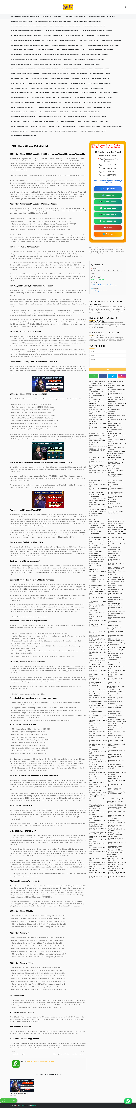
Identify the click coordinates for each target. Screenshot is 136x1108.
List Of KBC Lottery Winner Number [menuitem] (99, 83)
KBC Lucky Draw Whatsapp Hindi (97, 613)
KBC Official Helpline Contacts (97, 643)
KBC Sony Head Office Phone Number (97, 836)
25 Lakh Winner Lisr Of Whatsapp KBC (114, 658)
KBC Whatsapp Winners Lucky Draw (97, 621)
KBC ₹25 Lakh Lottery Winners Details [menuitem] (55, 74)
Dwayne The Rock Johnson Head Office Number (115, 462)
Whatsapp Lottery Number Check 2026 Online (96, 580)
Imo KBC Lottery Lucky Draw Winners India (116, 869)
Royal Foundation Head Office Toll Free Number (115, 582)
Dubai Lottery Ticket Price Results (96, 481)
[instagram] (122, 376)
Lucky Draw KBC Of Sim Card (97, 762)
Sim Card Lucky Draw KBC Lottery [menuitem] (41, 88)
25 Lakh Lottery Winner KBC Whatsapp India (97, 748)
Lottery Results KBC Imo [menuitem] (103, 97)
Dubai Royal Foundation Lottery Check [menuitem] (24, 59)
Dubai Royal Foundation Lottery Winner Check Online (98, 702)
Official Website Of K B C (115, 597)
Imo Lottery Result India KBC (97, 862)
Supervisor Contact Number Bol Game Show (98, 720)
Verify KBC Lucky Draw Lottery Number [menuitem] (65, 93)
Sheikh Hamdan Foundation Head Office (116, 481)
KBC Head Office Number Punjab (96, 396)
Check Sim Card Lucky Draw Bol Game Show (97, 728)
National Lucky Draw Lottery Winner (97, 572)
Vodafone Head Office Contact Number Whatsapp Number (98, 833)
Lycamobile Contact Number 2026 (116, 694)
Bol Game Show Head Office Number (116, 386)
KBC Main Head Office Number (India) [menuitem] (43, 97)
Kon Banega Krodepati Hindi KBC (116, 757)
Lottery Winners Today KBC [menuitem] (83, 97)
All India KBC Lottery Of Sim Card (116, 761)
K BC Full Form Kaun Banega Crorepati (116, 767)
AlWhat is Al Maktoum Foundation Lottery (114, 552)
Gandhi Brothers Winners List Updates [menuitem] (102, 16)
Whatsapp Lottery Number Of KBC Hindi (98, 795)
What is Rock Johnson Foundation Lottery (95, 520)
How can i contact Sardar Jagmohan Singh (115, 471)
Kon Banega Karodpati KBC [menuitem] (80, 78)
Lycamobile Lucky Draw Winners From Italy (96, 663)
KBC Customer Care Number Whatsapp (116, 448)
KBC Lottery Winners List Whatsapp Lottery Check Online (98, 390)
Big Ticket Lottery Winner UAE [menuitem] (76, 16)
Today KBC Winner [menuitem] (36, 112)
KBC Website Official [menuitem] (18, 83)
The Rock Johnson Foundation (97, 498)
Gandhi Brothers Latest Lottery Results (117, 444)
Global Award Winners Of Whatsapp (97, 769)
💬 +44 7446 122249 (107, 202)
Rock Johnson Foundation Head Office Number (117, 390)
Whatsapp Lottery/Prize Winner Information (40, 1061)
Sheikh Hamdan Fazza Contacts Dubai (95, 552)
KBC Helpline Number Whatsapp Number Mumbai (116, 639)
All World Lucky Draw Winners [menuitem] (53, 16)
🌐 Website (108, 234)
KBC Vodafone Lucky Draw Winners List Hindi (115, 839)
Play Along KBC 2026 (95, 790)
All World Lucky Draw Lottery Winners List (116, 440)
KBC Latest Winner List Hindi (116, 611)
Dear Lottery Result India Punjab (96, 443)
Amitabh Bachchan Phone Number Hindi (115, 614)
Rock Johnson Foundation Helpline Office (96, 636)
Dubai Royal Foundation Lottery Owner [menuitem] (95, 54)
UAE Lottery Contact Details (97, 507)
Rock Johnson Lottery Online (97, 670)
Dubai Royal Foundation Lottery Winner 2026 (117, 571)
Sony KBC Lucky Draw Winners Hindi (98, 852)
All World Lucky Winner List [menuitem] (20, 121)
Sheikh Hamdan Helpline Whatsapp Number (114, 628)
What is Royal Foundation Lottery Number (115, 586)
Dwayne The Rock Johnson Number (115, 600)
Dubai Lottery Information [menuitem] (74, 35)
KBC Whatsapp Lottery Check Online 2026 (116, 744)
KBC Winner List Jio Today (115, 575)
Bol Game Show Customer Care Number (98, 386)
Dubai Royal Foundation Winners (96, 712)
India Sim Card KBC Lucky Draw (117, 862)
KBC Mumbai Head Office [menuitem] (38, 126)
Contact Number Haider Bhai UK (116, 544)
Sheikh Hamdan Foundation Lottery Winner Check (116, 706)
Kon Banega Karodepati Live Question (116, 785)
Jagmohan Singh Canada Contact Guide (96, 528)
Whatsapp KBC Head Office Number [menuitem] (48, 107)
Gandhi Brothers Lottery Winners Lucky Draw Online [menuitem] (53, 21)
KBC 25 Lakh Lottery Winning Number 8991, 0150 (116, 643)
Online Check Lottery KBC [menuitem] (19, 131)
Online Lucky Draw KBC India (115, 738)
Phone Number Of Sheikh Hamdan (115, 675)
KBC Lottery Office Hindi (96, 565)
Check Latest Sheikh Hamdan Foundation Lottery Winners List (97, 435)
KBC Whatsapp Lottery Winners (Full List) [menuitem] (25, 74)
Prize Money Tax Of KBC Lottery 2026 (117, 781)
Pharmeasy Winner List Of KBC (98, 772)
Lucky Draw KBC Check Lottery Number (98, 412)
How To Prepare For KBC (115, 427)
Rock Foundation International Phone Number (116, 671)
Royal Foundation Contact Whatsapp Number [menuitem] (26, 35)
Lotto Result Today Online (96, 705)
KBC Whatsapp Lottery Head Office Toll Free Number (116, 567)
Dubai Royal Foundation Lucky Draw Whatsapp (97, 586)
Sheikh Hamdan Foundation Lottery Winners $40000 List (116, 520)
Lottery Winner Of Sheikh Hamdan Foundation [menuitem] (26, 54)
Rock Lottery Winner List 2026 (98, 658)
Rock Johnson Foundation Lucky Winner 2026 (96, 605)
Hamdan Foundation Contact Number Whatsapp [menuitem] (96, 31)
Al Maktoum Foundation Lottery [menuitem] (22, 50)
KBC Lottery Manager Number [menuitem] (100, 74)
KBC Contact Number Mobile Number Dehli (97, 865)
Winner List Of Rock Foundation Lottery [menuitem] (93, 131)
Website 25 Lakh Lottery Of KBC (116, 650)
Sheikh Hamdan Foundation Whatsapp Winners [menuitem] (64, 26)
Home (11, 142)
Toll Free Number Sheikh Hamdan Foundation (115, 548)
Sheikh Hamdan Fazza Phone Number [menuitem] (97, 35)
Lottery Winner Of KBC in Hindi (98, 650)
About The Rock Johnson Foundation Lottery (96, 462)
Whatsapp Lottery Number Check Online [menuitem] (62, 126)
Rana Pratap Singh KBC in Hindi (117, 647)
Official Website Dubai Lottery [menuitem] (88, 40)
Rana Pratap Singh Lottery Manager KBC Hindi (115, 865)
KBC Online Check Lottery (115, 397)
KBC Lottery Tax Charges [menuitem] (39, 78)
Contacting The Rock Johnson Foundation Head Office (97, 471)
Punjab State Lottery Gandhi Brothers (116, 540)
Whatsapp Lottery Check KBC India (116, 751)
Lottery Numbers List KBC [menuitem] (66, 121)
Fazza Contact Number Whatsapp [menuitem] (94, 26)
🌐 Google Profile (107, 189)
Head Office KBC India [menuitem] (78, 83)
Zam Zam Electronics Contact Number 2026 (115, 686)
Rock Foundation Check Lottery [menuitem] (113, 126)
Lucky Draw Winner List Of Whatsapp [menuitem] (23, 136)
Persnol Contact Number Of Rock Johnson (116, 608)
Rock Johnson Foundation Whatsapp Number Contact (97, 524)
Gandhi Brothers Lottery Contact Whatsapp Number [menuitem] (28, 26)
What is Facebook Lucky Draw (97, 715)
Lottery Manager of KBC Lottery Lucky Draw (115, 777)
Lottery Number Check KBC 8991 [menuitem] (73, 107)
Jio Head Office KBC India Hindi (117, 805)
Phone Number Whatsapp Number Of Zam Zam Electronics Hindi (96, 683)
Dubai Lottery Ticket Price (114, 468)
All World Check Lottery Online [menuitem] (89, 126)
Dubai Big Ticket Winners (115, 537)
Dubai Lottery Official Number (97, 537)
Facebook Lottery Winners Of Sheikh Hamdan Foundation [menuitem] (30, 45)
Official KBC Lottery (113, 748)
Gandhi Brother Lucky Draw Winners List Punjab (97, 416)
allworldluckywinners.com (99, 291)
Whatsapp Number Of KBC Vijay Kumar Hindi (117, 773)
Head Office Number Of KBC (116, 460)
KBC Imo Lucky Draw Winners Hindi (116, 632)
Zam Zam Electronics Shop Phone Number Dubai (97, 679)
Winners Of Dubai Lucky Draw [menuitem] (111, 40)
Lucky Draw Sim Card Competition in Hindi (113, 855)
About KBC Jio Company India (116, 799)
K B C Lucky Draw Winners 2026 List (98, 598)
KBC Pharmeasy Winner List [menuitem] (101, 78)
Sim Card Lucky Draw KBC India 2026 (98, 741)
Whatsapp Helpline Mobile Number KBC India (96, 805)
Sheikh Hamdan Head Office (98, 509)
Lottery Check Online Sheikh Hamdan (116, 728)
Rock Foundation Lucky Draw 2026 (97, 485)
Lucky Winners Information (97, 492)
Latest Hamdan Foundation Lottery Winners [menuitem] (70, 50)
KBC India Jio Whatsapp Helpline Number (115, 846)
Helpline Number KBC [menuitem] (42, 93)
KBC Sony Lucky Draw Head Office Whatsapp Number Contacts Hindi (116, 834)
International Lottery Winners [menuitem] (43, 121)
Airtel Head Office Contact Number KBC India (115, 819)
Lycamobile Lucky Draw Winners (115, 663)
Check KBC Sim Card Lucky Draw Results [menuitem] (97, 102)
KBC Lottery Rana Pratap (96, 656)
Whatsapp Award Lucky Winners (115, 622)
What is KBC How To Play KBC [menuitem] (109, 93)
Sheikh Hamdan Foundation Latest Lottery (97, 568)
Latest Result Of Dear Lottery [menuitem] (48, 69)
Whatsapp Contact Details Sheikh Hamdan (96, 562)
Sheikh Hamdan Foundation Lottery (116, 496)
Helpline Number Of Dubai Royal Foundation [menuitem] (89, 59)
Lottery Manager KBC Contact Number (116, 416)
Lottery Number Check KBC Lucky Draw (97, 420)
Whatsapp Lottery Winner (115, 466)
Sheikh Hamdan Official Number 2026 (115, 716)
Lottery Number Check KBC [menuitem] (20, 97)
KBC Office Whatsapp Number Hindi (97, 859)
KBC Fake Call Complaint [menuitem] (73, 102)
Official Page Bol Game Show (116, 719)
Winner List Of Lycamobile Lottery (115, 698)
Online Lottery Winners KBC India (97, 799)
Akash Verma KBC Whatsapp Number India (97, 829)
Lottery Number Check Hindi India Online (97, 877)
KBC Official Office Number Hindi (116, 636)
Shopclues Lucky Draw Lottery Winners (98, 690)
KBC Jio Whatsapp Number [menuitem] (97, 116)
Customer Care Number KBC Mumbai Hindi (97, 756)
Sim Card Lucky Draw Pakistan (98, 718)
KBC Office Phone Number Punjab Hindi (115, 859)
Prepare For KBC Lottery (115, 433)
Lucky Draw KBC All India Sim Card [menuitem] (22, 102)
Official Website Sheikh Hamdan (114, 560)
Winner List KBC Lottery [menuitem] (89, 93)
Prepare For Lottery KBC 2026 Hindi (97, 752)
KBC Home (111, 413)
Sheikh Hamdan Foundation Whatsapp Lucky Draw (97, 382)
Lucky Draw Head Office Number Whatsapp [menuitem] (85, 112)
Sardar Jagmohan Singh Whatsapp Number (96, 532)
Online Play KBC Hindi (95, 764)
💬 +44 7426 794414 (107, 215)
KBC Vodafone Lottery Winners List (117, 420)
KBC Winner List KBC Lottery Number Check (116, 400)
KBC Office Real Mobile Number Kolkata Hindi (98, 869)
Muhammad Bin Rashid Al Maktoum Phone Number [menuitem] (102, 45)
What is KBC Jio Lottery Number (96, 617)
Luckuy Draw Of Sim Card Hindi (99, 645)
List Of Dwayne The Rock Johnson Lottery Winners (115, 604)
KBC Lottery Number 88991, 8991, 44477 (97, 632)
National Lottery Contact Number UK (115, 702)
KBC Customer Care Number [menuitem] (60, 78)
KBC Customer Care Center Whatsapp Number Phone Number (97, 450)
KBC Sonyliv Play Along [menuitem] (19, 112)
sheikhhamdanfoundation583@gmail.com (104, 285)
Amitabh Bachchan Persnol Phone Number (97, 625)
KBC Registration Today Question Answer (115, 788)
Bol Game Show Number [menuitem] (92, 64)
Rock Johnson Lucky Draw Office (96, 667)
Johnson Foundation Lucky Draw (115, 667)
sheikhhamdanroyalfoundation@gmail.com (108, 182)
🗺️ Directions (108, 195)
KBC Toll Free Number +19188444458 (95, 609)
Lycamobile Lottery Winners (98, 660)
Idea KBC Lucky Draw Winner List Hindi (97, 813)
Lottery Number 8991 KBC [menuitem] (19, 126)
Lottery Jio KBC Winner (96, 759)
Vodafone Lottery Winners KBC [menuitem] (21, 93)
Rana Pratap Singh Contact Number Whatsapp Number (97, 439)
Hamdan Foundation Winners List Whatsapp (97, 594)
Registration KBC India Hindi (97, 766)
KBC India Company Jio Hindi (97, 792)
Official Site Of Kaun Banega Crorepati (97, 873)
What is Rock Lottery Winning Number (97, 601)
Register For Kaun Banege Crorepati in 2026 (115, 654)
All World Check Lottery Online (116, 451)
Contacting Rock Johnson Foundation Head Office (115, 493)
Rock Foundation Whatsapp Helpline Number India (97, 825)
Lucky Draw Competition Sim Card (97, 652)
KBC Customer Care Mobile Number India (97, 783)
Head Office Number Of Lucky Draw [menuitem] (50, 116)
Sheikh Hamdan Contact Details (115, 506)
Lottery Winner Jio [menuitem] (64, 97)
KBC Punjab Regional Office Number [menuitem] (56, 112)
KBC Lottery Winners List (20, 142)
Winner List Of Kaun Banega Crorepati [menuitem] (49, 102)
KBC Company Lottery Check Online (116, 732)
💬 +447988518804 (108, 208)
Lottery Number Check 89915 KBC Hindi (97, 732)
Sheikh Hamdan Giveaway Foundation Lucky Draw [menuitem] (68, 45)
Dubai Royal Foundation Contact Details (96, 514)
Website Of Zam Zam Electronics (114, 683)
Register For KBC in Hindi (96, 647)
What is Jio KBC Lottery (96, 399)
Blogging (21, 1105)
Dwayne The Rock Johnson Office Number (115, 500)
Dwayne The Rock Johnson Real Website (117, 843)
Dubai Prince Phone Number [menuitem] (53, 35)
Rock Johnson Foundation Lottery (115, 489)
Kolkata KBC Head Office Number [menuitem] (75, 116)
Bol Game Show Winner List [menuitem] (73, 64)
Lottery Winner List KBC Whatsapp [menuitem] (22, 107)
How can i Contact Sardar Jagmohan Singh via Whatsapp (117, 532)
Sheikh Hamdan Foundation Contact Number (116, 512)
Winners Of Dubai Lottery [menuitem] (44, 50)
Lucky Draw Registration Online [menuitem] (66, 131)
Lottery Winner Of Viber (115, 625)
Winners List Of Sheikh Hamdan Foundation (98, 548)
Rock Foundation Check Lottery (98, 447)
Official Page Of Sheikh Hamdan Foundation (114, 712)
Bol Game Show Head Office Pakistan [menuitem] (23, 69)
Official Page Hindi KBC (114, 764)
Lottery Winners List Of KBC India (116, 815)
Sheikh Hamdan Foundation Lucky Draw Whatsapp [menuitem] (27, 40)
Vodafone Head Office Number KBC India (116, 829)
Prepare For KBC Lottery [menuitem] (19, 78)
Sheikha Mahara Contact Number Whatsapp (96, 694)
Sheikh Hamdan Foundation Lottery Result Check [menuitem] (56, 59)
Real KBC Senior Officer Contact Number (96, 809)
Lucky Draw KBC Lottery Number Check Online (115, 424)
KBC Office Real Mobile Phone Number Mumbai (116, 873)
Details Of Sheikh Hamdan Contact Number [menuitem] (61, 40)
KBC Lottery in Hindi (114, 504)
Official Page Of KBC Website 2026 (97, 787)
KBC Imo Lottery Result (96, 393)
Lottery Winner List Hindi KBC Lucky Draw (97, 775)
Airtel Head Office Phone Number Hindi (96, 817)
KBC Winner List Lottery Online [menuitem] (41, 131)
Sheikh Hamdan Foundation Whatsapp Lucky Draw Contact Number (98, 466)
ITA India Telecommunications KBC (116, 406)
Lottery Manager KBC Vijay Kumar (97, 736)
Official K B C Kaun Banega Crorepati (115, 741)
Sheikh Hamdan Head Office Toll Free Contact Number (97, 590)
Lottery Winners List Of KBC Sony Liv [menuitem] (99, 107)
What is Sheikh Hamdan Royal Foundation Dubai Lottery (97, 558)
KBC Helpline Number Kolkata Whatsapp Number (97, 848)
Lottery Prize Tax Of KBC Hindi (116, 754)
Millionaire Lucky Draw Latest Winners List (97, 576)
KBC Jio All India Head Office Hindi (97, 844)
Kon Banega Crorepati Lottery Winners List (116, 410)
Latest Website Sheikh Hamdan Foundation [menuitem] (25, 16)
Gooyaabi (34, 1105)
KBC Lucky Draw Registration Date (97, 779)
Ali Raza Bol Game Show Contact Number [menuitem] (47, 64)
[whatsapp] (125, 7)
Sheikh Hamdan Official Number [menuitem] (99, 69)
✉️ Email (108, 228)
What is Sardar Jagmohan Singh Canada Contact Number (117, 528)
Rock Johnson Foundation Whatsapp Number (115, 475)
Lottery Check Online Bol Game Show (98, 724)
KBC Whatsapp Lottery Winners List (98, 424)
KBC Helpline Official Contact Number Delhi (116, 877)
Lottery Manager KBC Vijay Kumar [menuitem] (57, 83)
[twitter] (112, 376)
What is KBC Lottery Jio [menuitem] (19, 88)
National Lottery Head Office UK (97, 698)
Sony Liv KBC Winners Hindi (116, 852)
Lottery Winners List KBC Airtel (117, 823)
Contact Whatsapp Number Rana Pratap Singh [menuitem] (93, 121)
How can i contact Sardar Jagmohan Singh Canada (115, 524)
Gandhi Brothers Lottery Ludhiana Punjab (96, 544)
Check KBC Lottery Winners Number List (97, 406)
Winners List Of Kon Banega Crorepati (97, 458)
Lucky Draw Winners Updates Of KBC (116, 618)
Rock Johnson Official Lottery (116, 579)
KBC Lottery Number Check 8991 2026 (116, 564)
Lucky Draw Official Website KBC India (97, 744)
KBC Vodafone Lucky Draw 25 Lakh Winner (97, 840)
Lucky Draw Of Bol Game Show (117, 721)
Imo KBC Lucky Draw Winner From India (97, 639)
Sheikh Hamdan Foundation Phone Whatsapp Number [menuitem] (62, 54)
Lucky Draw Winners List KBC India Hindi (97, 821)
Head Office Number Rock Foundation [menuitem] (23, 116)
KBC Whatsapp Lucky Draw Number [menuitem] (92, 88)
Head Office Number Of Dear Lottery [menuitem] (74, 69)
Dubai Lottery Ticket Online (97, 504)
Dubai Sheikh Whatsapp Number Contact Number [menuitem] (62, 31)
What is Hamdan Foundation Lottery (116, 594)
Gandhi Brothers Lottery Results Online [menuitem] (87, 21)
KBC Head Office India (114, 457)
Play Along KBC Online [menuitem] (35, 83)
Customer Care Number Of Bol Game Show (98, 402)
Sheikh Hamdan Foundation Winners (98, 708)
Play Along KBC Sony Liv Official (117, 403)
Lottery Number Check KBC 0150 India (115, 802)
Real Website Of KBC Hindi (115, 850)
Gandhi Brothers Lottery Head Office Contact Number (115, 454)
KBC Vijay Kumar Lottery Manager (115, 394)
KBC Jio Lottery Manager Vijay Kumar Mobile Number (117, 792)
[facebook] (103, 376)
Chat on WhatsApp (97, 279)
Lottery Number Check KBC (97, 409)
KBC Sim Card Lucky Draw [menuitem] (79, 74)
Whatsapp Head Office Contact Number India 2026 (117, 808)
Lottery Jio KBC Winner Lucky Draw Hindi (116, 812)
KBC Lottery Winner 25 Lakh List (19, 1093)
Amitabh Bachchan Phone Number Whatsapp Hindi (115, 690)
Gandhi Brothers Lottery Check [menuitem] (21, 21)
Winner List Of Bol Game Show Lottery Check (116, 724)
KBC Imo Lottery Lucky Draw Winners (116, 382)
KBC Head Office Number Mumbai (114, 430)
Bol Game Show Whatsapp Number (96, 540)
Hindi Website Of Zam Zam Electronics (115, 679)
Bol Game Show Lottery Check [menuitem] (21, 64)
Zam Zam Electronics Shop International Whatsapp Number (97, 674)
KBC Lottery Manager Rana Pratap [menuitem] (66, 88)
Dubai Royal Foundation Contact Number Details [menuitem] (27, 31)
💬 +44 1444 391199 (107, 221)
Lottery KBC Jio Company (115, 735)
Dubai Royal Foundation (96, 555)
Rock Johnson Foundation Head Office (98, 489)
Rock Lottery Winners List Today (115, 485)
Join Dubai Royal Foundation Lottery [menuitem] (100, 50)
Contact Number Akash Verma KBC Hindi (117, 825)
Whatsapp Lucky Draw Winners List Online (117, 436)
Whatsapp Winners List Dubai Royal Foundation (116, 590)
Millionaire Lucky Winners (115, 577)
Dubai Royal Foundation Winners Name (114, 556)
